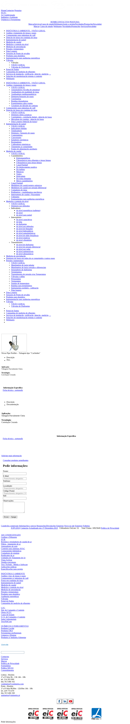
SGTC (3, 13)
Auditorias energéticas (10, 596)
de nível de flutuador (24, 229)
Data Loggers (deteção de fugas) (24, 122)
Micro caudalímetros (24, 181)
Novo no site (69, 526)
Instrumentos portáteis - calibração (24, 288)
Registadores (16, 142)
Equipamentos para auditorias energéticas (27, 199)
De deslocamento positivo (26, 167)
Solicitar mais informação (11, 456)
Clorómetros (16, 99)
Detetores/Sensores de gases (22, 96)
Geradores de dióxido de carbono (24, 106)
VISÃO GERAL (18, 65)
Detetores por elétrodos (20, 206)
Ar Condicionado (8, 15)
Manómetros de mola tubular (22, 265)
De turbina (20, 169)
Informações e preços (27, 526)
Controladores (16, 135)
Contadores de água (19, 190)
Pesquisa (17, 10)
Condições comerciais (10, 526)
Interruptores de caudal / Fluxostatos (25, 194)
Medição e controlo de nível (17, 44)
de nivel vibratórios (24, 240)
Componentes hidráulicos (11, 551)
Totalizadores (16, 131)
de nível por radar (23, 249)
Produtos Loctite (7, 628)
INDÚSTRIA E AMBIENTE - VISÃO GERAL (25, 31)
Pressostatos (16, 279)
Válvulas (9, 60)
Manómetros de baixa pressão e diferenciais (28, 267)
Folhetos (86, 526)
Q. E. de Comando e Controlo (13, 617)
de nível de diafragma (25, 245)
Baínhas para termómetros (21, 286)
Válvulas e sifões (18, 276)
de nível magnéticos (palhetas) (28, 210)
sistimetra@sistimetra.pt (10, 695)
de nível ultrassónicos (24, 254)
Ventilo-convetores (8, 562)
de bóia (19, 222)
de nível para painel (24, 215)
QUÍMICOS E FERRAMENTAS (15, 626)
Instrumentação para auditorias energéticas (23, 58)
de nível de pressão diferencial (28, 247)
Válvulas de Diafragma (20, 67)
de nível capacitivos (24, 220)
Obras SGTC (6, 612)
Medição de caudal (13, 42)
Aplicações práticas (9, 567)
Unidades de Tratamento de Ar (13, 558)
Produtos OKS (7, 631)
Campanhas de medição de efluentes (20, 72)
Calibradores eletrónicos (20, 144)
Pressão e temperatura (14, 49)
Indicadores (15, 208)
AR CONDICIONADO (11, 535)
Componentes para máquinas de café (20, 35)
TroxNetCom (6, 621)
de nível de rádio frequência (27, 235)
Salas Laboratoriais (8, 619)
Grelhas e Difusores (9, 537)
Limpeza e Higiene (8, 635)
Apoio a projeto (68, 24)
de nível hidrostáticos (24, 231)
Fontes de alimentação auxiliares (24, 149)
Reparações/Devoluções (46, 526)
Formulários (6, 666)
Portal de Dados (12, 69)
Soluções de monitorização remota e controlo (24, 76)
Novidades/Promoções (84, 24)
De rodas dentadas (23, 178)
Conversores (16, 137)
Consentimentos (7, 670)
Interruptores (16, 217)
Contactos (10, 10)
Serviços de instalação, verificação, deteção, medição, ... (28, 74)
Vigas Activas (6, 560)
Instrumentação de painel (16, 40)
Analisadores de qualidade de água (25, 92)
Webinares (58, 24)
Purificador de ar (7, 555)
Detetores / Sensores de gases (23, 133)
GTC (3, 608)
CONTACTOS (63, 22)
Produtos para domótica (15, 56)
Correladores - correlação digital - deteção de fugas (31, 117)
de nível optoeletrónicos (25, 233)
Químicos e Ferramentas (10, 19)
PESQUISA (74, 22)
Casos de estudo (47, 24)
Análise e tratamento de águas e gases (21, 33)
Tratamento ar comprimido (21, 147)
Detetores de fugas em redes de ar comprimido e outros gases (30, 258)
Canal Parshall (22, 165)
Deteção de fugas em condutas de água (21, 37)
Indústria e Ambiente (9, 17)
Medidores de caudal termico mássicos (26, 185)
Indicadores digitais (19, 128)
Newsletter (97, 24)
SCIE (3, 539)
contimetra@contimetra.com (12, 684)
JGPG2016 (15, 528)
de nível (19, 213)
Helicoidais (20, 176)
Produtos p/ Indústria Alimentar (13, 637)
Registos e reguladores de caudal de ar (16, 542)
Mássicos (20, 172)
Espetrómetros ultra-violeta (22, 103)
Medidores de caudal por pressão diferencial (28, 188)
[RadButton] (59, 701)
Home (3, 10)
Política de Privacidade (110, 528)
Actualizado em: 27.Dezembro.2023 (43, 528)
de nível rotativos (23, 238)
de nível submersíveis (24, 251)
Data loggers (16, 290)
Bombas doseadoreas (19, 101)
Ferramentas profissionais (11, 633)
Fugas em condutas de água (12, 580)
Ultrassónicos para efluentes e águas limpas (33, 160)
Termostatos (16, 281)
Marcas (31, 24)
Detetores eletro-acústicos (21, 115)
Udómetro (15, 197)
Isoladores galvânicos (19, 140)
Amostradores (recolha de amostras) (25, 90)
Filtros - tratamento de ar (11, 544)
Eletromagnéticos (23, 158)
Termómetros (16, 272)
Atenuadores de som (9, 546)
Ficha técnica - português (13, 390)
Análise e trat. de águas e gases (13, 576)
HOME (54, 22)
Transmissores (16, 242)
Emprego (60, 526)
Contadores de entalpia (10, 553)
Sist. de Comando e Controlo (12, 610)
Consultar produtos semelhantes (15, 460)
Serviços (37, 24)
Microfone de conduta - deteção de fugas (27, 119)
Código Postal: (9, 491)
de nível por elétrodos (25, 226)
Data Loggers (11, 51)
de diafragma (21, 224)
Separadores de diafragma (21, 270)
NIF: (5, 496)
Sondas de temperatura (20, 283)
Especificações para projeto (12, 569)
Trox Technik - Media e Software (14, 564)
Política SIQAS (7, 668)
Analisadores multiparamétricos (23, 94)
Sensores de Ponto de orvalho (18, 53)
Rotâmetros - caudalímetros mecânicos (26, 192)
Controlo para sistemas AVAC (13, 549)
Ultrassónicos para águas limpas (29, 163)
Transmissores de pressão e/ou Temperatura (28, 274)
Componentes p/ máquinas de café (14, 578)
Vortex (19, 174)
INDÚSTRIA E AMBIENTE (13, 574)
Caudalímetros (17, 156)
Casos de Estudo (7, 615)
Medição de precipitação (16, 47)
